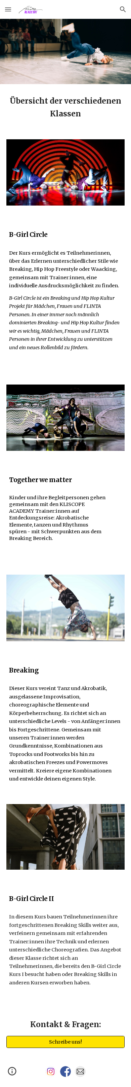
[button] (8, 9)
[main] (65, 107)
